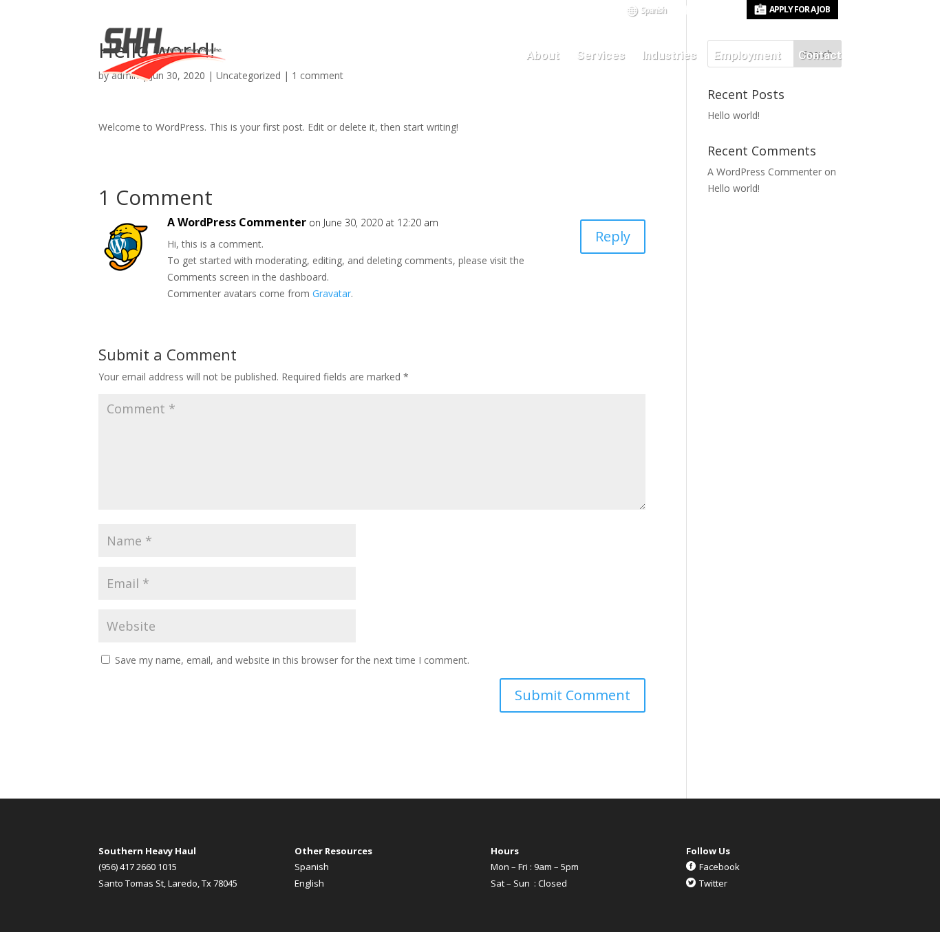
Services (601, 56)
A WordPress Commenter (236, 222)
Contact (820, 56)
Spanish (653, 11)
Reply (612, 236)
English (309, 883)
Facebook (719, 866)
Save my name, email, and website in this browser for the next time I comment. (292, 660)
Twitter (713, 883)
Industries (669, 56)
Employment (747, 56)
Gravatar (331, 293)
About (542, 56)
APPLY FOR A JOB (799, 9)
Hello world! (733, 115)
